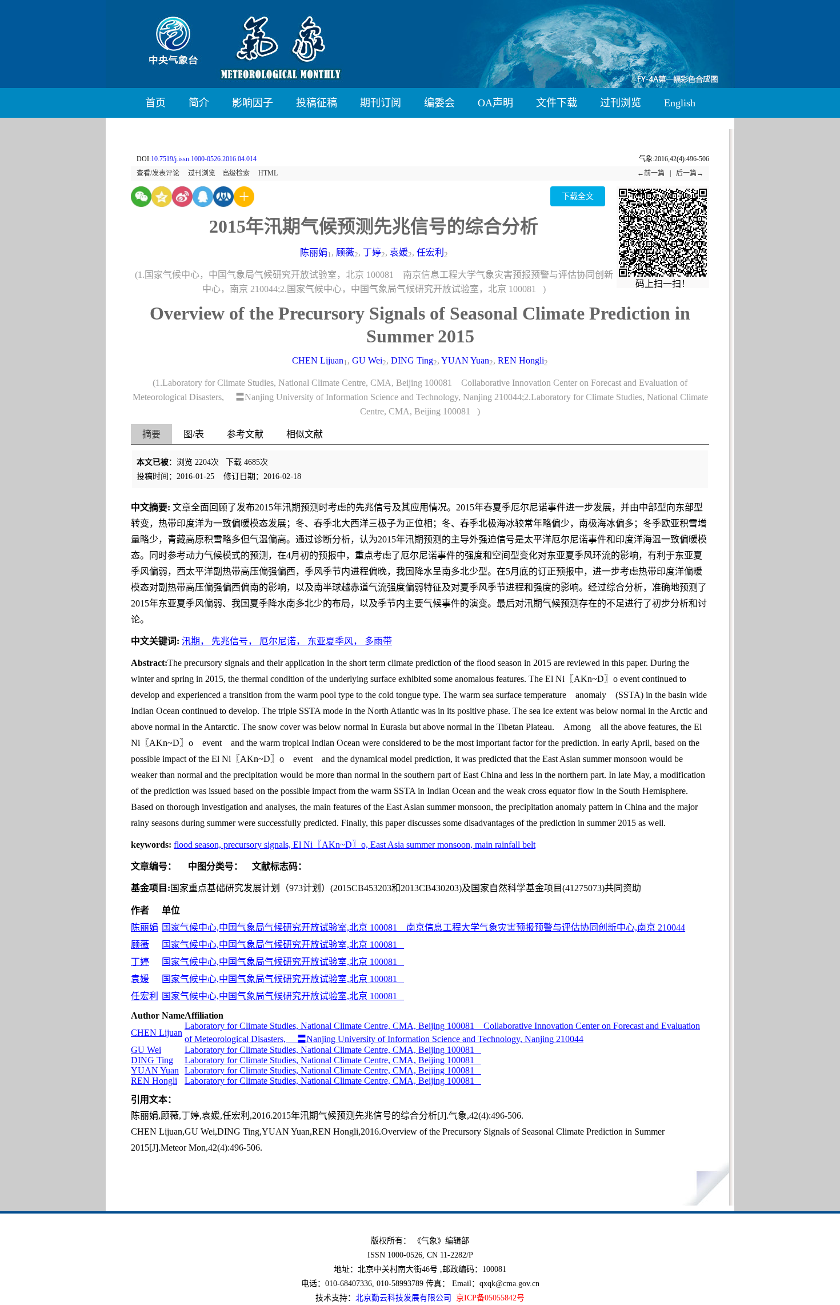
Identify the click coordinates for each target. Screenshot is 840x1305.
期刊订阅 (380, 103)
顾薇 (345, 252)
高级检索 (236, 173)
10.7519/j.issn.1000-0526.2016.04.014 (204, 159)
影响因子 (252, 103)
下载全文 (578, 196)
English (679, 103)
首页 (155, 103)
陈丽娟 (313, 252)
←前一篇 (651, 173)
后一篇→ (689, 173)
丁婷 (372, 252)
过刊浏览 (620, 103)
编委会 (439, 103)
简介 (199, 103)
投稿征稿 (316, 103)
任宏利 (430, 252)
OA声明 (495, 103)
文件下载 (556, 103)
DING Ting (412, 360)
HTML (268, 173)
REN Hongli (521, 360)
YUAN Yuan (465, 360)
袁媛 (399, 252)
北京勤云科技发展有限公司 (403, 1298)
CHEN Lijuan (317, 360)
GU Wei (367, 360)
